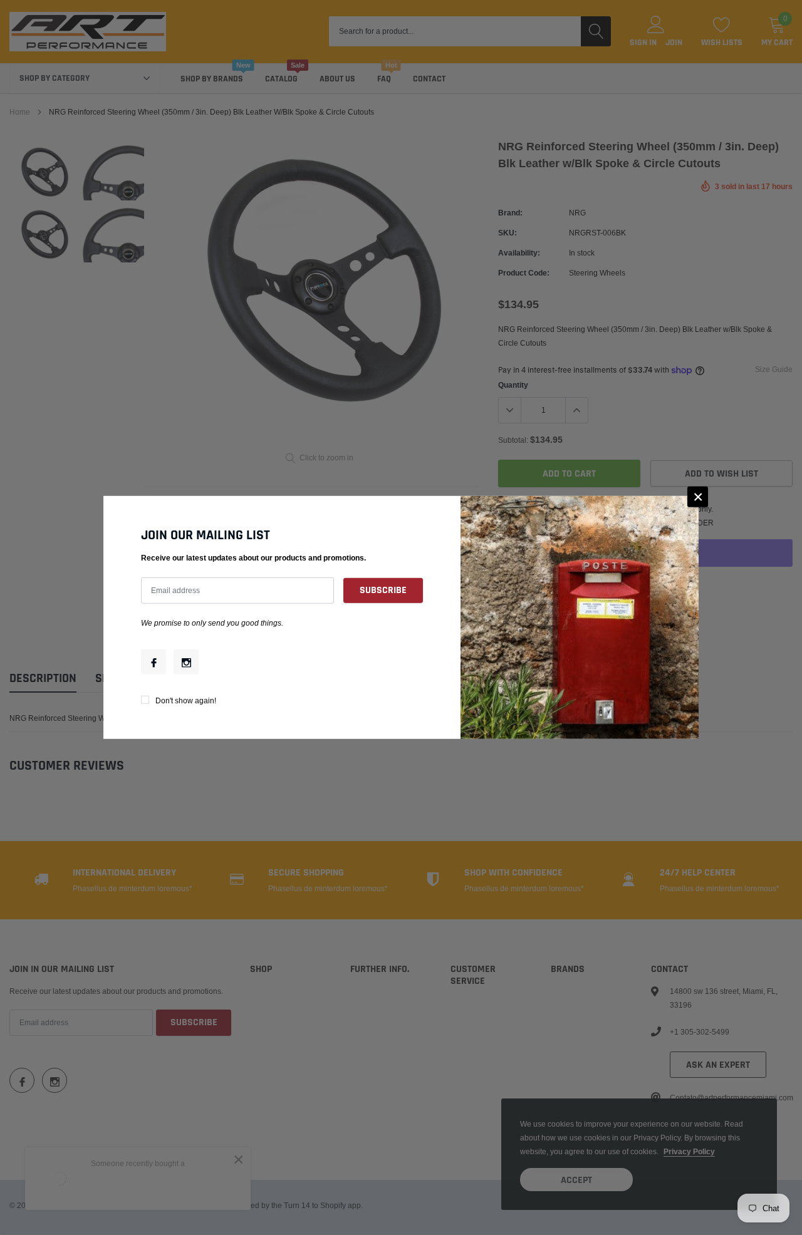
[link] (153, 661)
